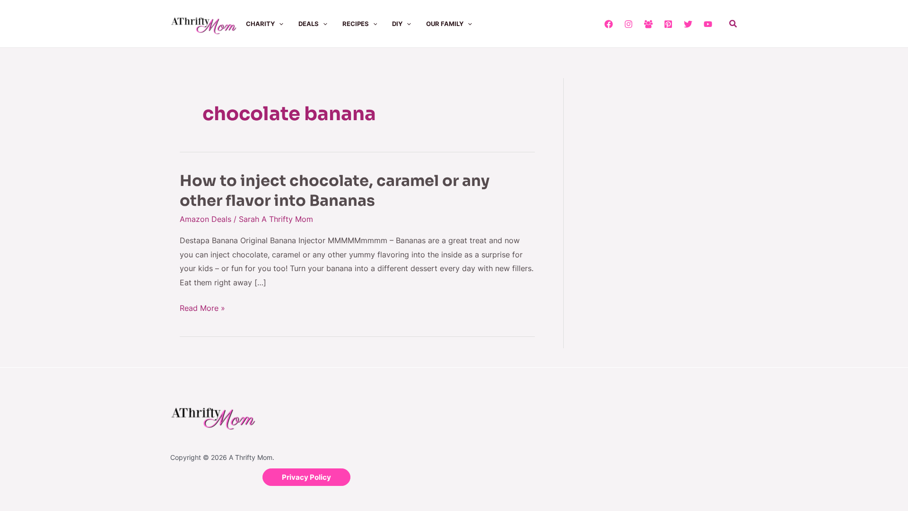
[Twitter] (688, 24)
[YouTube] (708, 24)
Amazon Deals (205, 219)
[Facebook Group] (648, 24)
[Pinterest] (668, 24)
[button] (279, 23)
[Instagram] (628, 24)
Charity (260, 23)
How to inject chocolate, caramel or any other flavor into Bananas (334, 190)
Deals (308, 23)
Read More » (202, 308)
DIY (397, 23)
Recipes (355, 23)
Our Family (444, 23)
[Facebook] (608, 24)
